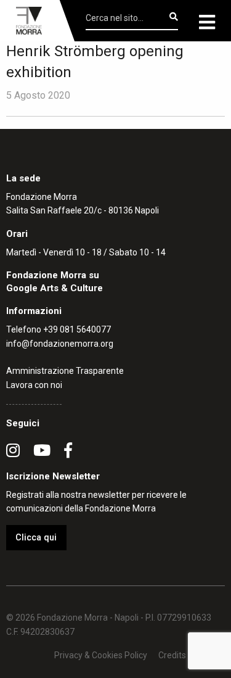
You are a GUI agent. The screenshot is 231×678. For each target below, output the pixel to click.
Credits (172, 655)
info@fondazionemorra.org (59, 344)
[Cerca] (173, 16)
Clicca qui (36, 537)
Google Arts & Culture (54, 288)
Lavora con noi (34, 385)
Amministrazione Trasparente (65, 371)
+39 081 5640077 (77, 329)
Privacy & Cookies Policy (100, 655)
